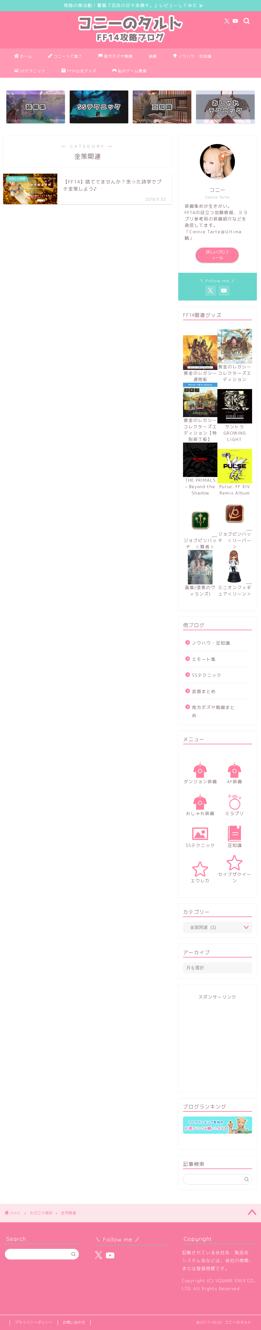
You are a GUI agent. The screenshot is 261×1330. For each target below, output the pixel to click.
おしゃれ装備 (200, 813)
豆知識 (235, 845)
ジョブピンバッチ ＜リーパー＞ (234, 540)
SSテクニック (33, 71)
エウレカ (200, 881)
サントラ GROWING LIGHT (234, 432)
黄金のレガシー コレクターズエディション (234, 373)
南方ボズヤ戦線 (118, 56)
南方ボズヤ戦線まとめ (213, 711)
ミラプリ (234, 813)
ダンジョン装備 (200, 781)
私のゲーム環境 (132, 71)
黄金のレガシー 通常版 (200, 376)
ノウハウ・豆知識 (194, 56)
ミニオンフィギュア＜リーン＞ (234, 590)
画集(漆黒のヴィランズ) (200, 590)
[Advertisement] (217, 1045)
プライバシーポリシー (34, 1322)
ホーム (26, 56)
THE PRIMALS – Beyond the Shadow (200, 486)
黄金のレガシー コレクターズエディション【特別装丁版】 (200, 429)
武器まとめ (204, 691)
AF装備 (234, 781)
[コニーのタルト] (130, 44)
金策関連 (68, 1213)
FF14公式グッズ (81, 71)
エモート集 (204, 659)
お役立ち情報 (41, 1213)
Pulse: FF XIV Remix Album (234, 489)
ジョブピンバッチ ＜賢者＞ (200, 543)
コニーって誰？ (67, 56)
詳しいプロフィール (217, 254)
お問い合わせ (74, 1322)
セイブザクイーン (234, 877)
